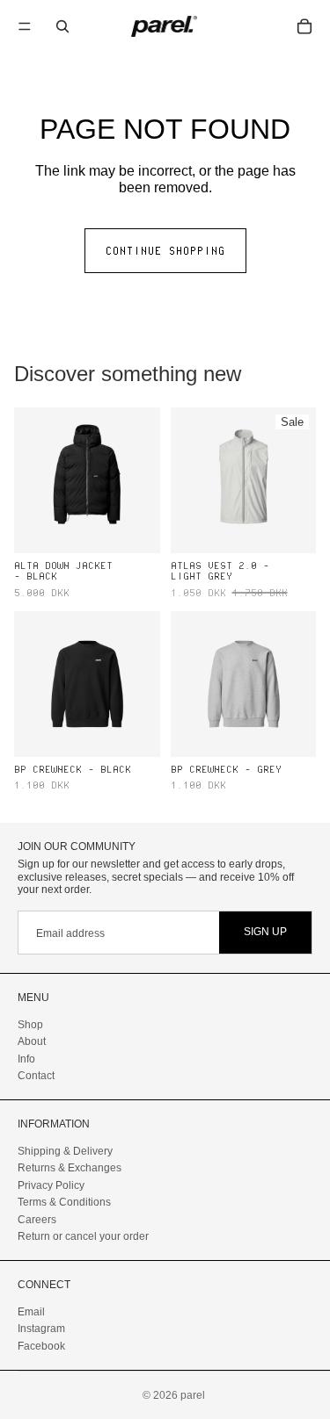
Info (26, 1058)
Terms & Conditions (64, 1202)
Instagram (41, 1328)
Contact (36, 1076)
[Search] (62, 26)
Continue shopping (165, 250)
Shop (30, 1024)
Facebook (41, 1345)
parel (192, 1395)
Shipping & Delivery (65, 1151)
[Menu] (24, 26)
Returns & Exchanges (69, 1168)
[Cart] (304, 26)
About (32, 1041)
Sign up (265, 932)
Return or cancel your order (83, 1235)
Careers (37, 1219)
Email (31, 1311)
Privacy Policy (51, 1184)
